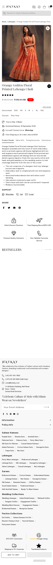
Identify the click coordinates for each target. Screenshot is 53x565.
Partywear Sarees (9, 524)
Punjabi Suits (7, 437)
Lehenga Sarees (11, 479)
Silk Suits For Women (10, 444)
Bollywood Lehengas (30, 459)
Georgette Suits (42, 447)
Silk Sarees (6, 482)
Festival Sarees (28, 521)
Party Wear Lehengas (10, 459)
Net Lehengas (39, 466)
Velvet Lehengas (8, 466)
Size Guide (47, 107)
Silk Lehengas (21, 463)
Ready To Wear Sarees (29, 489)
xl (37, 110)
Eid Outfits (6, 517)
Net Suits (20, 451)
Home (4, 22)
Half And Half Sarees (10, 489)
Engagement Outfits (28, 502)
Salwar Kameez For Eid (22, 517)
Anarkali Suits (33, 437)
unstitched (7, 110)
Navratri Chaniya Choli (10, 521)
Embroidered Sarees (41, 475)
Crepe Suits (9, 451)
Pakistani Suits (7, 440)
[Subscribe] (46, 407)
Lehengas (11, 22)
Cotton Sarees (25, 475)
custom (5, 115)
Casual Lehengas (24, 466)
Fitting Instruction (33, 140)
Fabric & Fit (20, 140)
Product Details (8, 140)
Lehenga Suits (7, 463)
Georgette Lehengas (37, 463)
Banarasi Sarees (19, 482)
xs (21, 110)
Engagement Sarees (30, 505)
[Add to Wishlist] (49, 86)
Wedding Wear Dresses (11, 505)
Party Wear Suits (36, 440)
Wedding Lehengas (9, 498)
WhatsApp (29, 130)
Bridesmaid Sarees (9, 508)
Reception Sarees (26, 508)
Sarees (6, 471)
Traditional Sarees (27, 486)
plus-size (15, 115)
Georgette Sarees (39, 479)
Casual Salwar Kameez (30, 444)
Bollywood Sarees (9, 475)
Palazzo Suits (21, 440)
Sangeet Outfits (11, 502)
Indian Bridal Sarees (27, 498)
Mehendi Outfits (44, 498)
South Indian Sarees (9, 486)
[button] (8, 95)
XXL (42, 110)
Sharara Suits (20, 437)
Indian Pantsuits (8, 447)
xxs (16, 110)
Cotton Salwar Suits (25, 447)
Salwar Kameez (10, 433)
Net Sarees (25, 479)
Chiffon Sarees (34, 482)
